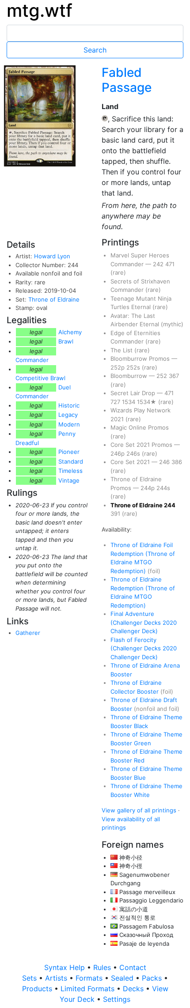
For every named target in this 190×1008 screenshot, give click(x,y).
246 (165, 461)
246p (118, 453)
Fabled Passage (127, 80)
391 (116, 513)
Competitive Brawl (40, 377)
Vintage (69, 480)
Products (38, 988)
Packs (153, 978)
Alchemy (70, 332)
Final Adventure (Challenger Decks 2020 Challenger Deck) (143, 622)
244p (148, 487)
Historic (69, 405)
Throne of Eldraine (54, 299)
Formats (90, 978)
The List (122, 350)
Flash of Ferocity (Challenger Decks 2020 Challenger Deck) (143, 648)
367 (174, 375)
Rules (103, 967)
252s (134, 367)
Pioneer (69, 451)
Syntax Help (65, 967)
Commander (32, 359)
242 (159, 264)
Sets (30, 978)
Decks (134, 988)
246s (134, 453)
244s (163, 487)
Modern (69, 424)
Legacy (68, 414)
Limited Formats (89, 988)
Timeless (70, 470)
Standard (70, 461)
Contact (132, 967)
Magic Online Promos (139, 427)
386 (176, 461)
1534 (129, 401)
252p (118, 367)
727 (116, 401)
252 (162, 375)
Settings (116, 999)
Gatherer (27, 632)
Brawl (65, 341)
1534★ (147, 401)
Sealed (123, 978)
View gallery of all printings (139, 810)
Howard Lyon (52, 256)
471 (170, 264)
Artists (57, 978)
